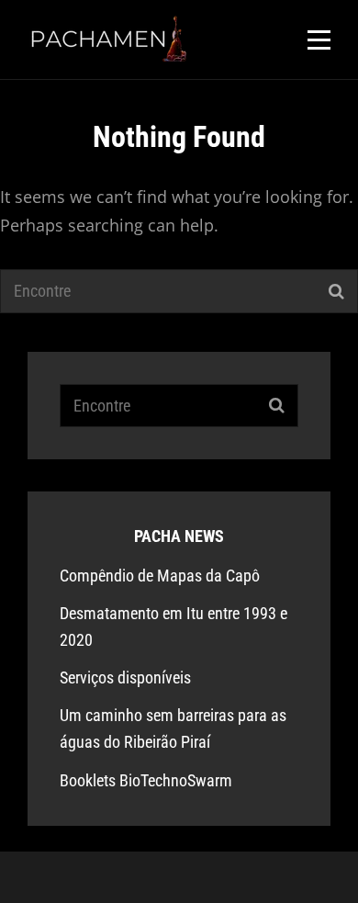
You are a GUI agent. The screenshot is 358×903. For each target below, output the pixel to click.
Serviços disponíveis (125, 677)
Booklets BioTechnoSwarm (146, 780)
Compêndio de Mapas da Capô (160, 575)
